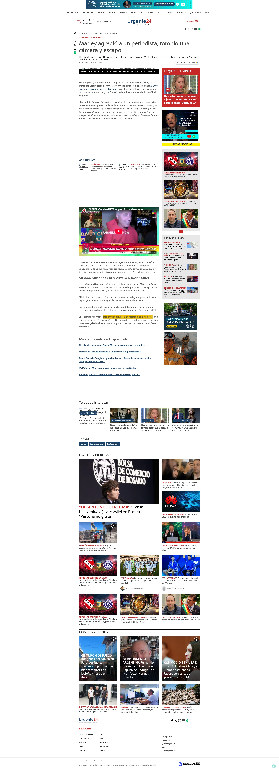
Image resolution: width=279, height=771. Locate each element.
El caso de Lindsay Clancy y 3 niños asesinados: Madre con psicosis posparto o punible (181, 670)
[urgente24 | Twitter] (189, 29)
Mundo (101, 12)
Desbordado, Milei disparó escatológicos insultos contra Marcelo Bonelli (174, 279)
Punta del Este (112, 444)
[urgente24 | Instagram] (192, 29)
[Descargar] (75, 49)
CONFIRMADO (127, 578)
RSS (163, 747)
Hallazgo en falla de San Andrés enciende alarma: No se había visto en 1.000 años (175, 246)
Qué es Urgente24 (168, 744)
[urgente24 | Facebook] (185, 29)
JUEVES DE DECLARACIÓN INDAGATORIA (98, 707)
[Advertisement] (119, 140)
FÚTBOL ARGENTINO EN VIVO (93, 578)
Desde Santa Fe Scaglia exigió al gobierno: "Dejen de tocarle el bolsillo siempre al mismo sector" (115, 360)
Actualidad (89, 12)
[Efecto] (124, 422)
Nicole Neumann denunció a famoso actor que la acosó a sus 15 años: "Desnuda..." (180, 99)
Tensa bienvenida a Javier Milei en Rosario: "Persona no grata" (174, 257)
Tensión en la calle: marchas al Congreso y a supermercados (110, 351)
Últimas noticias (74, 12)
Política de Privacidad (100, 761)
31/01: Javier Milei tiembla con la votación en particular (107, 368)
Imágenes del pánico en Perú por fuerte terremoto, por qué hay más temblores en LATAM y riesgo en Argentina (97, 668)
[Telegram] (75, 45)
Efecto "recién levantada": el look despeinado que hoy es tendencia (123, 428)
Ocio (133, 12)
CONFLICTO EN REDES (181, 420)
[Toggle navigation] (79, 21)
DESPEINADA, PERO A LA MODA (123, 420)
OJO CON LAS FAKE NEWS (174, 707)
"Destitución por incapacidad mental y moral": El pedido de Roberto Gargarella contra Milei (179, 485)
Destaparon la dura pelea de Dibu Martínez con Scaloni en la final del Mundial (181, 580)
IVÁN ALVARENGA (136, 588)
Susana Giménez (96, 444)
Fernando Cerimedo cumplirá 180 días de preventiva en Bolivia (181, 618)
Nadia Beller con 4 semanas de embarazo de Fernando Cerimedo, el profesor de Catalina (139, 710)
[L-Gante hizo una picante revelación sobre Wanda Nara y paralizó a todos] (124, 167)
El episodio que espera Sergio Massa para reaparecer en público (112, 345)
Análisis (124, 12)
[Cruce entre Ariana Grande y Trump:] (186, 422)
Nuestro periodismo (169, 751)
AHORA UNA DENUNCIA (173, 514)
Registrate (189, 21)
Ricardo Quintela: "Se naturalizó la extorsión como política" (109, 374)
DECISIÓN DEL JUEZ (171, 617)
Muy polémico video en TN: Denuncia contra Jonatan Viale (180, 548)
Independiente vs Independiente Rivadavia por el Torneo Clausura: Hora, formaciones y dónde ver (98, 582)
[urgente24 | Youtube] (195, 29)
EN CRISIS (168, 276)
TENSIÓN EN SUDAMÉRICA (175, 288)
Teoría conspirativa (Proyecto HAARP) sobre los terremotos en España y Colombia (179, 710)
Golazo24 (182, 12)
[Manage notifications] (274, 766)
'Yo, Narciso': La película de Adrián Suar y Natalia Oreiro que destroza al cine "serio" (92, 420)
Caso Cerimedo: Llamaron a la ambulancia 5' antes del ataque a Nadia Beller (97, 710)
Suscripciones (167, 737)
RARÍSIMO (125, 707)
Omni (150, 12)
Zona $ (170, 12)
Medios (112, 12)
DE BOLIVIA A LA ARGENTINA (134, 661)
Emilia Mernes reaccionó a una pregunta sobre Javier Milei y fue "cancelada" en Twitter (103, 167)
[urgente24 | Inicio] (197, 754)
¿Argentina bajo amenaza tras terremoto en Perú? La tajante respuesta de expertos (174, 293)
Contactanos (166, 740)
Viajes (208, 12)
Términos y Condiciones (86, 761)
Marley (83, 444)
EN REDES (167, 482)
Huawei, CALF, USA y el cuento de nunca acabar (179, 516)
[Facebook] (75, 33)
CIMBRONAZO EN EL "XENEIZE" (135, 617)
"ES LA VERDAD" (170, 578)
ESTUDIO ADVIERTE (172, 242)
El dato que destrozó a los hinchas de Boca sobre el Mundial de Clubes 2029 (138, 620)
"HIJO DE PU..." (170, 265)
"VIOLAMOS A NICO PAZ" (173, 545)
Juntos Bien (196, 12)
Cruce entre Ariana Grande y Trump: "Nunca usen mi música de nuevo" (185, 428)
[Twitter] (75, 37)
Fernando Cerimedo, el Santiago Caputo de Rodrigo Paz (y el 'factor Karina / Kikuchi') (138, 670)
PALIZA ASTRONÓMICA (89, 413)
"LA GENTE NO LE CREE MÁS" (106, 507)
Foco (142, 12)
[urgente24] (88, 722)
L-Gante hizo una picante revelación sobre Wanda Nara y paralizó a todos (143, 166)
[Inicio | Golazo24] (199, 29)
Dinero (160, 12)
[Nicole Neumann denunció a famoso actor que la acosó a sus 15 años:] (155, 422)
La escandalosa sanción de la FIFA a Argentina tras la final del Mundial (138, 580)
